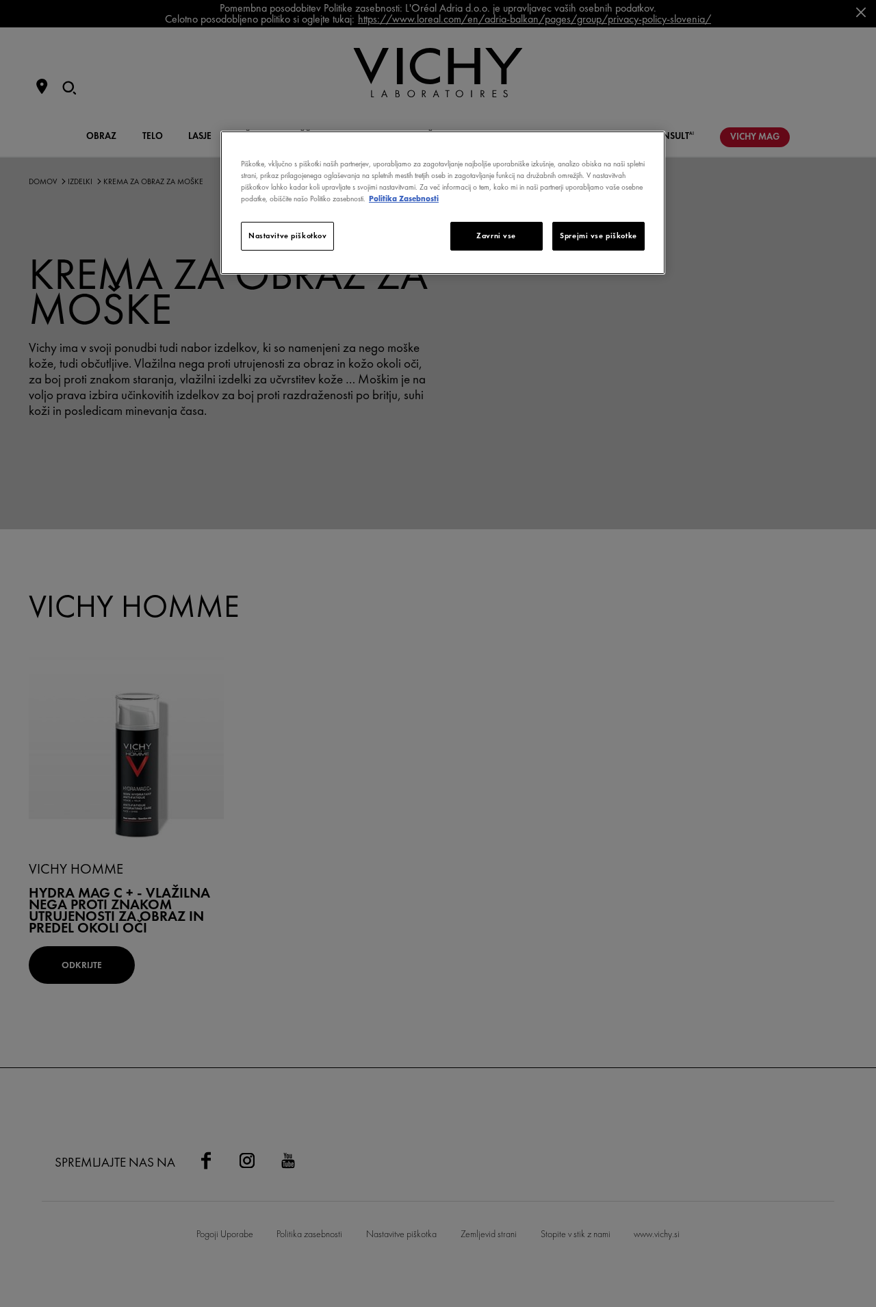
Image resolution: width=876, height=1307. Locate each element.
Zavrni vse (496, 235)
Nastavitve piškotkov (287, 235)
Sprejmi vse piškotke (598, 235)
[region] (442, 203)
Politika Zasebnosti (404, 198)
